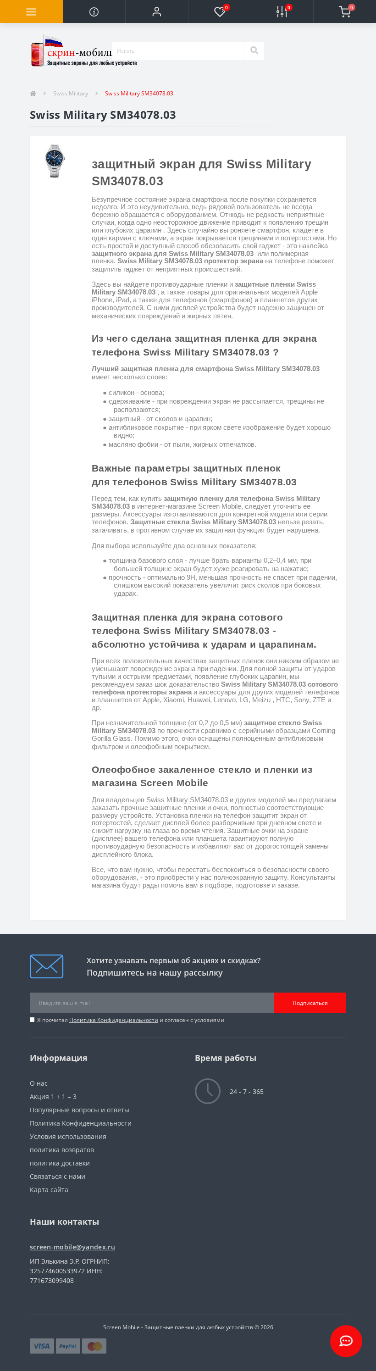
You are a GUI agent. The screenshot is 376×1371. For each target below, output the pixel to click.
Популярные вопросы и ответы (79, 1109)
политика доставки (60, 1163)
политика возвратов (62, 1149)
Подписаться (310, 1003)
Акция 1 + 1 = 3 (53, 1096)
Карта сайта (49, 1189)
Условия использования (68, 1136)
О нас (39, 1083)
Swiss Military (70, 93)
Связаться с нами (57, 1176)
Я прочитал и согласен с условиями (130, 1020)
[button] (156, 11)
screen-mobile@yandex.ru (72, 1247)
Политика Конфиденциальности (113, 1020)
